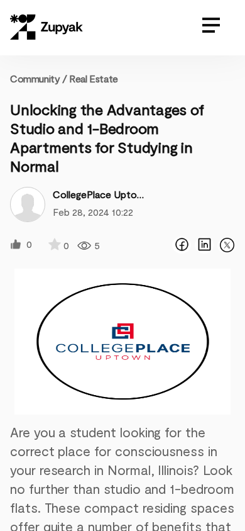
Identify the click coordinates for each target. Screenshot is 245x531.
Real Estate (93, 78)
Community (38, 78)
